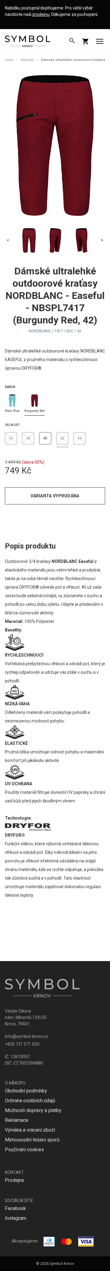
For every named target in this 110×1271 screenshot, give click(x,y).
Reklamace (16, 1120)
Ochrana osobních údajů (30, 1100)
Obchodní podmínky (26, 1091)
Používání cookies (24, 1149)
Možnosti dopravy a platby (33, 1110)
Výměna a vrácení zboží (30, 1130)
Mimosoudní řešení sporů (32, 1140)
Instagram (15, 1218)
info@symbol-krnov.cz (26, 1036)
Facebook (15, 1208)
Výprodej (27, 60)
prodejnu (41, 14)
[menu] (99, 41)
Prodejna (14, 1180)
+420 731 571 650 (22, 1044)
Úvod (9, 60)
